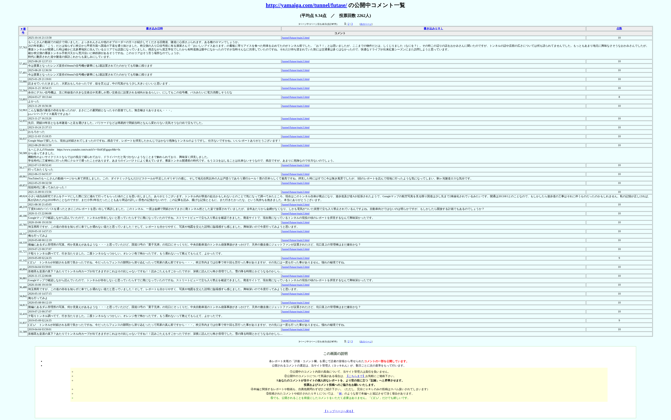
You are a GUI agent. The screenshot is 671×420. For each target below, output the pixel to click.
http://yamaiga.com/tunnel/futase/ (306, 5)
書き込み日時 (154, 28)
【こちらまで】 (355, 376)
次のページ (366, 24)
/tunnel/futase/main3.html (295, 37)
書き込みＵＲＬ (433, 28)
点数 (619, 28)
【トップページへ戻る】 (339, 411)
